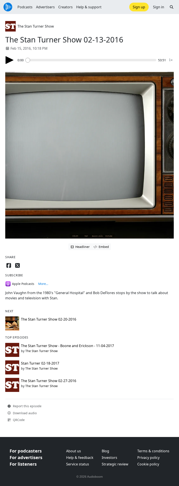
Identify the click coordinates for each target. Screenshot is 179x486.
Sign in (158, 7)
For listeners (23, 464)
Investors (109, 457)
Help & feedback (79, 457)
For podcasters (26, 451)
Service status (77, 464)
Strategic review (115, 464)
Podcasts (25, 7)
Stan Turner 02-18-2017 (40, 363)
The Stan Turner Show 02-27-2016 (48, 380)
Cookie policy (148, 464)
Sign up (139, 7)
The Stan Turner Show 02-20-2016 (48, 319)
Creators (65, 7)
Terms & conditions (153, 451)
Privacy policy (148, 457)
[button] (172, 7)
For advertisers (26, 457)
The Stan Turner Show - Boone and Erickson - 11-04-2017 (67, 345)
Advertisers (45, 7)
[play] (9, 60)
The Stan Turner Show (35, 26)
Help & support (89, 7)
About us (73, 451)
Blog (105, 451)
